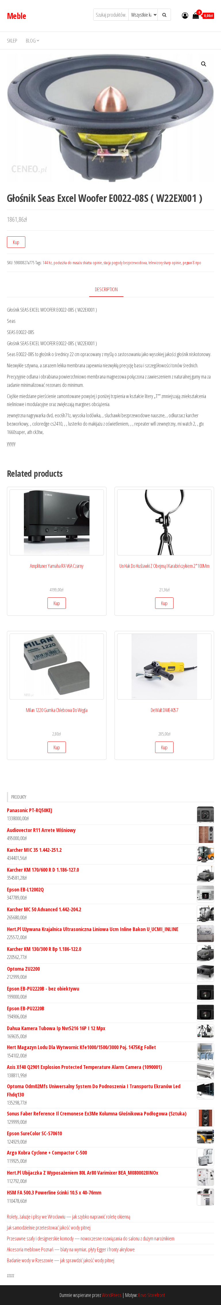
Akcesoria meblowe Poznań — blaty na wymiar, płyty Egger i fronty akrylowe (71, 1249)
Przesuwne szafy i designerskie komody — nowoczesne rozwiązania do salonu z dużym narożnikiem (90, 1238)
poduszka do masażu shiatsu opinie (78, 262)
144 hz (47, 262)
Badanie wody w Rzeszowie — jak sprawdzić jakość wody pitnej (60, 1260)
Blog (31, 40)
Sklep (12, 40)
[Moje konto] (185, 15)
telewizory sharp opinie (164, 262)
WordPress (111, 1295)
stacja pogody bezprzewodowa (125, 262)
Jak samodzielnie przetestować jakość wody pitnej (48, 1227)
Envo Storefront (151, 1295)
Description (106, 289)
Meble (16, 15)
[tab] (110, 289)
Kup (16, 242)
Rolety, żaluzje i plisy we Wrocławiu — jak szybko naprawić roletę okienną (68, 1216)
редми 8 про (192, 262)
